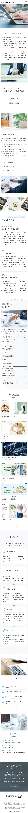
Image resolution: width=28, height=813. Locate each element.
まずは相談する (14, 786)
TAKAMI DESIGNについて (9, 162)
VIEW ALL (12, 525)
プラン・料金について (8, 171)
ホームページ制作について (9, 166)
